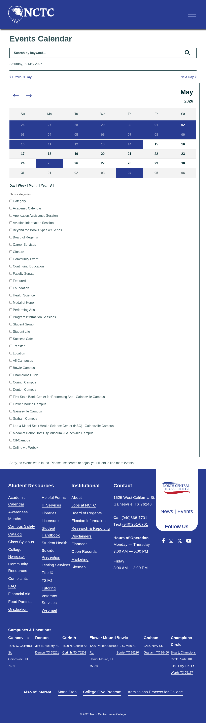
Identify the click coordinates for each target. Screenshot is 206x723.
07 (129, 134)
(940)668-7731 (134, 518)
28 (76, 125)
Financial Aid (19, 594)
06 (103, 134)
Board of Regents (25, 237)
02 (183, 125)
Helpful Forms (54, 497)
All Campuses (23, 360)
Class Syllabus (21, 542)
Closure (18, 252)
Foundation (21, 288)
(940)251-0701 (135, 524)
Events (185, 511)
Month (34, 185)
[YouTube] (189, 541)
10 (23, 144)
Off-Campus (21, 440)
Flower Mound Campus (29, 404)
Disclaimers (81, 536)
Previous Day (21, 77)
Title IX (47, 573)
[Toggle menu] (192, 15)
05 (76, 134)
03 (23, 134)
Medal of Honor (24, 302)
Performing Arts (24, 310)
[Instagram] (171, 541)
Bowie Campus (24, 368)
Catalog (15, 534)
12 (76, 144)
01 (156, 125)
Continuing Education (28, 266)
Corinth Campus (24, 382)
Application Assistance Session (35, 215)
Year (44, 185)
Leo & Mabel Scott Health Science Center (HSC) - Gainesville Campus (63, 426)
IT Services (51, 505)
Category (19, 201)
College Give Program (102, 692)
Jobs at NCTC (83, 505)
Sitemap (78, 567)
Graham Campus (25, 418)
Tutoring (49, 588)
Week (22, 185)
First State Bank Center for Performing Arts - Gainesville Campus (59, 397)
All (52, 185)
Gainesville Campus (27, 411)
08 (156, 134)
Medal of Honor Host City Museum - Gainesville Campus (53, 433)
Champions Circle (26, 375)
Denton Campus (24, 389)
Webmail (49, 610)
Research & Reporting (90, 528)
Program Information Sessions (34, 317)
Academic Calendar (27, 208)
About (76, 497)
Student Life (21, 331)
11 (49, 144)
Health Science (24, 295)
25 (49, 163)
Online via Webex (25, 447)
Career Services (24, 244)
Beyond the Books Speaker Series (37, 230)
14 (129, 144)
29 (103, 125)
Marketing (80, 559)
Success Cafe (23, 339)
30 (129, 125)
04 (49, 134)
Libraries (49, 513)
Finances (79, 544)
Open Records (84, 551)
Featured (19, 281)
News (167, 511)
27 (49, 125)
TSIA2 (47, 580)
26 (23, 125)
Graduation (18, 609)
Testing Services (56, 565)
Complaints (18, 578)
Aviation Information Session (33, 223)
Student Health (54, 543)
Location (19, 353)
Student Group (23, 324)
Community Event (25, 259)
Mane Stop (67, 692)
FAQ (12, 586)
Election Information (88, 521)
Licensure (50, 521)
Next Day (187, 77)
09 (183, 134)
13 (103, 144)
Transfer (19, 346)
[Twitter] (179, 541)
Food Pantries (20, 602)
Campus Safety (21, 526)
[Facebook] (163, 541)
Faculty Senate (23, 273)
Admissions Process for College (155, 692)
